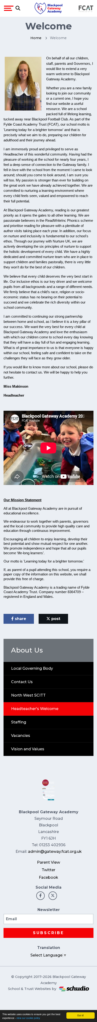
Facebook (48, 877)
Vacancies (20, 735)
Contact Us (22, 682)
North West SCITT (28, 695)
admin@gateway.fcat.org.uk (55, 851)
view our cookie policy (28, 1018)
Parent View (48, 862)
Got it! (80, 1015)
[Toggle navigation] (9, 8)
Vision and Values (27, 749)
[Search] (18, 8)
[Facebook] (40, 895)
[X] (52, 895)
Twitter (48, 870)
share (20, 618)
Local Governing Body (32, 668)
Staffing (18, 722)
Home (35, 38)
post (55, 618)
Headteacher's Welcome (34, 708)
